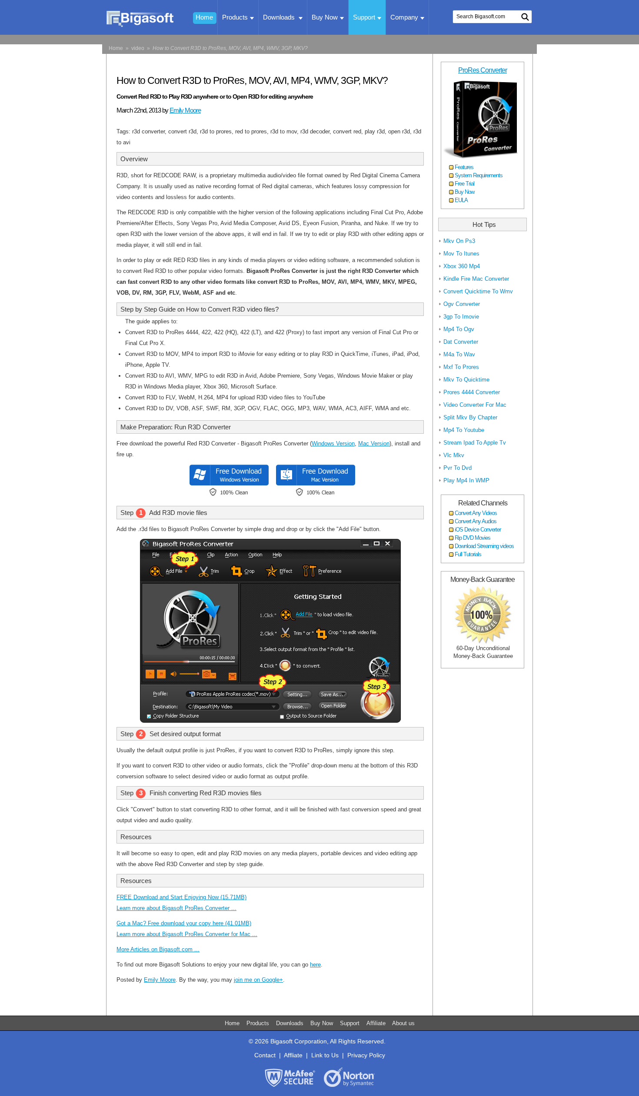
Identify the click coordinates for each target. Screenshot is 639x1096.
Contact (265, 1055)
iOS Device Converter (478, 529)
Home (204, 17)
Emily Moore (185, 110)
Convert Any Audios (475, 521)
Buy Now (325, 17)
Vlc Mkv (453, 455)
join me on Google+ (258, 979)
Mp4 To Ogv (458, 329)
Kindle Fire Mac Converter (476, 279)
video (137, 48)
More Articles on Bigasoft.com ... (158, 949)
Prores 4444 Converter (471, 392)
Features (464, 167)
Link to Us (325, 1055)
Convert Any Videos (476, 513)
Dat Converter (460, 342)
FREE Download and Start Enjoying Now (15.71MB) (181, 897)
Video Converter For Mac (474, 405)
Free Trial (464, 183)
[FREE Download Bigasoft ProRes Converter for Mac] (313, 496)
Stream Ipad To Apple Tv (474, 442)
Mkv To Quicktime (466, 379)
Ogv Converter (461, 304)
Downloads (279, 17)
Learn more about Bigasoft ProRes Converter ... (176, 908)
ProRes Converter (482, 70)
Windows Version (333, 443)
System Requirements (479, 175)
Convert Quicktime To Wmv (478, 291)
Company (404, 17)
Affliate (293, 1055)
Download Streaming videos (484, 546)
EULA (461, 200)
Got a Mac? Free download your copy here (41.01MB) (183, 923)
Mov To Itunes (461, 253)
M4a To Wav (459, 354)
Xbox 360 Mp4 (461, 266)
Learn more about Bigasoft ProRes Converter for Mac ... (186, 934)
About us (403, 1023)
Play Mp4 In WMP (466, 480)
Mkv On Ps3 (459, 241)
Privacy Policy (366, 1055)
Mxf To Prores (461, 367)
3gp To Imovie (461, 316)
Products (235, 17)
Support (364, 17)
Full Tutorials (468, 554)
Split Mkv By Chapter (470, 417)
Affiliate (377, 1023)
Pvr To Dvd (457, 468)
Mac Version (373, 443)
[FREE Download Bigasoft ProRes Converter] (227, 496)
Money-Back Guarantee (482, 579)
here (315, 964)
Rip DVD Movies (472, 538)
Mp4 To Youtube (463, 430)
